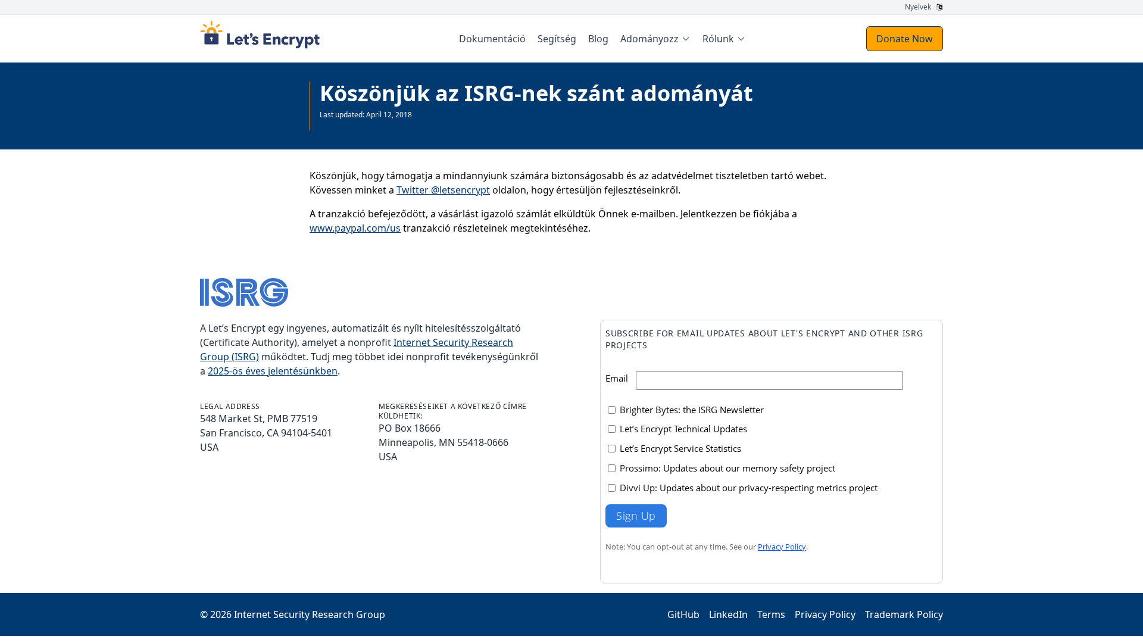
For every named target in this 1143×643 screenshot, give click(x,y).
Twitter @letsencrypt (443, 189)
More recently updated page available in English (399, 124)
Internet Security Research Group (309, 614)
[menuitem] (655, 39)
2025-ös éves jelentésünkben (273, 370)
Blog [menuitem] (598, 38)
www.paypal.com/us (355, 228)
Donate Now (904, 38)
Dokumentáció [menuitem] (492, 38)
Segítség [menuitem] (557, 38)
